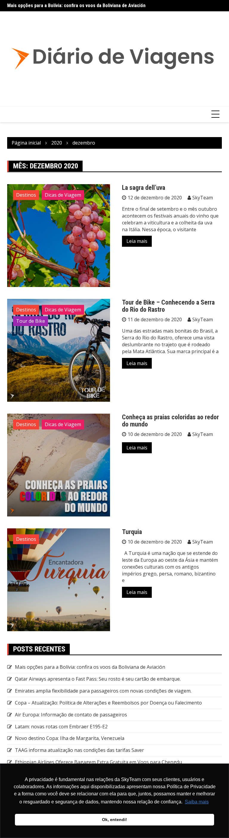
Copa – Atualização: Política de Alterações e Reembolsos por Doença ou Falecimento (108, 702)
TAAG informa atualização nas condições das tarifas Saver (79, 750)
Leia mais (136, 241)
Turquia (132, 532)
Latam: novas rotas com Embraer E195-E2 (61, 726)
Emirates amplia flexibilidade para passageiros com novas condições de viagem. (103, 691)
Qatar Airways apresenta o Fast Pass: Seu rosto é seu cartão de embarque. (98, 679)
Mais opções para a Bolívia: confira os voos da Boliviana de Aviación (76, 5)
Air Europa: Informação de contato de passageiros (71, 714)
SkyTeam (202, 197)
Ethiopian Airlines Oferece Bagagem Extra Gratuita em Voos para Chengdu (98, 762)
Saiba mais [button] (197, 801)
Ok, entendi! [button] (114, 819)
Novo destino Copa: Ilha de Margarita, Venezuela (69, 738)
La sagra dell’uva (143, 187)
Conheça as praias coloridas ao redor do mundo (170, 420)
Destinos (26, 195)
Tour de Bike (30, 321)
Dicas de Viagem (63, 195)
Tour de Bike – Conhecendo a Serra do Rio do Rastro (168, 306)
